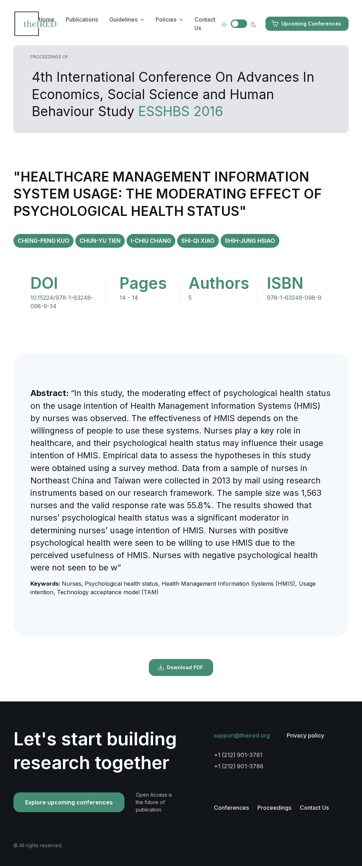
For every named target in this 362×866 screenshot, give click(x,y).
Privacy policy (305, 735)
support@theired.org (242, 735)
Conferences (231, 807)
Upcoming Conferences (311, 24)
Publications (82, 19)
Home (46, 19)
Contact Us (204, 23)
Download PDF (185, 667)
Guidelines (123, 19)
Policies (166, 19)
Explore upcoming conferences (69, 802)
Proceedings (274, 807)
